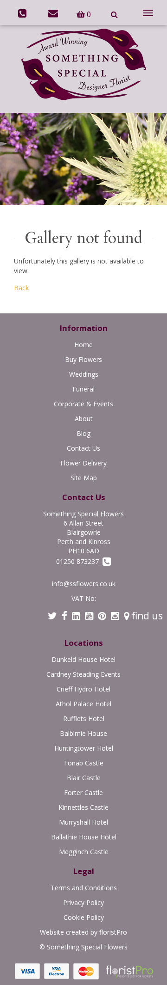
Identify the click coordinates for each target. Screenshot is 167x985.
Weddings (83, 374)
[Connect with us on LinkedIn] (76, 615)
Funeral (83, 389)
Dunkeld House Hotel (83, 659)
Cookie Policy (84, 917)
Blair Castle (84, 777)
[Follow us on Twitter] (52, 615)
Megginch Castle (84, 851)
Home (83, 344)
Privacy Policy (83, 902)
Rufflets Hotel (83, 718)
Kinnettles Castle (83, 807)
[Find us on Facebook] (64, 615)
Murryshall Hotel (83, 822)
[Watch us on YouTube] (89, 615)
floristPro (113, 932)
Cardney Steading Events (83, 674)
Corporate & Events (83, 403)
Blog (83, 433)
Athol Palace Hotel (83, 703)
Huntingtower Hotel (83, 748)
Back (21, 287)
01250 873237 (79, 561)
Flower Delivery (83, 463)
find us (146, 615)
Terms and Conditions (84, 887)
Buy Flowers (83, 359)
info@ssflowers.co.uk (84, 583)
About (84, 418)
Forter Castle (83, 792)
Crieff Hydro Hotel (83, 689)
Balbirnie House (83, 733)
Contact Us (83, 448)
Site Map (84, 477)
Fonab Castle (83, 763)
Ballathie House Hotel (83, 836)
